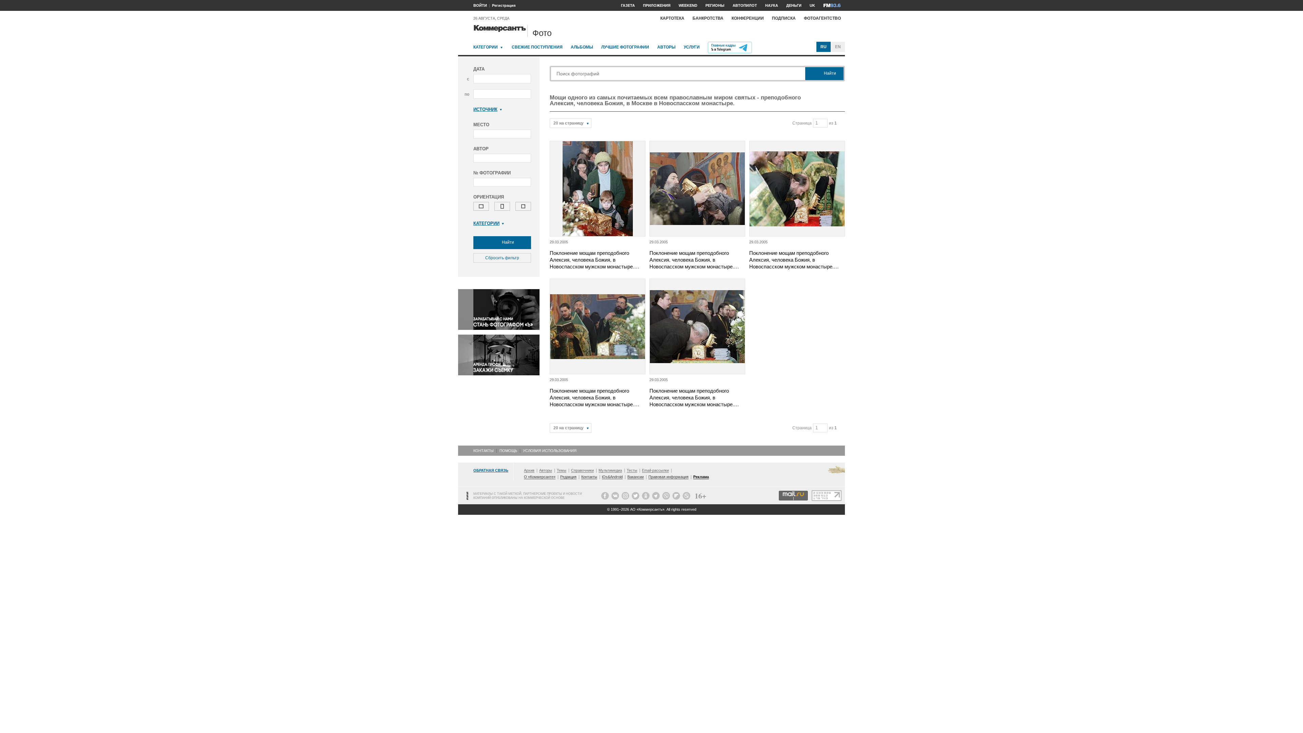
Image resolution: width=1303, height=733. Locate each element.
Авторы (666, 47)
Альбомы (582, 47)
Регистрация (503, 5)
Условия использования (550, 451)
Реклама (701, 477)
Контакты (483, 451)
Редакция (568, 477)
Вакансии (635, 477)
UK (812, 5)
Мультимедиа (610, 470)
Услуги (692, 47)
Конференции (748, 18)
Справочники (582, 470)
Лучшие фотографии (625, 47)
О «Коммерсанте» (539, 477)
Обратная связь (490, 470)
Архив (529, 470)
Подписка (784, 18)
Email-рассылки (655, 470)
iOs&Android (612, 477)
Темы (561, 470)
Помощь (508, 451)
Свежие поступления (537, 47)
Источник (485, 109)
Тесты (632, 470)
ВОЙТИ (480, 5)
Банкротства (708, 18)
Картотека (672, 18)
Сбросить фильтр (502, 258)
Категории (485, 47)
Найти (507, 242)
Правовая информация (668, 477)
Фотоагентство (822, 18)
